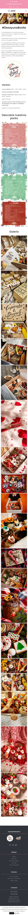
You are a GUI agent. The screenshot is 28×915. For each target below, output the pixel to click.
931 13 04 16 (15, 1)
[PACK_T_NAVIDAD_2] (14, 578)
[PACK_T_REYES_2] (14, 665)
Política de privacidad (14, 865)
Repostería (14, 858)
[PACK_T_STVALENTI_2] (14, 749)
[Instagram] (14, 7)
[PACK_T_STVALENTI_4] (14, 786)
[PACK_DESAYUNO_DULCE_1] (14, 321)
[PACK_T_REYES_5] (14, 708)
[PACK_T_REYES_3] (14, 682)
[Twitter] (10, 7)
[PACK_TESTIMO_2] (14, 460)
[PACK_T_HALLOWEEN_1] (14, 483)
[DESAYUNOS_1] (14, 253)
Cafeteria (14, 856)
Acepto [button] (11, 913)
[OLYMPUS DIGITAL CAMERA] (14, 503)
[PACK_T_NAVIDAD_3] (14, 605)
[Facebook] (11, 7)
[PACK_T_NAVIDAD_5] (14, 640)
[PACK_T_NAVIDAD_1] (14, 558)
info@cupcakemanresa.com (15, 4)
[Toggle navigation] (26, 10)
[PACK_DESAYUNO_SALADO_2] (14, 352)
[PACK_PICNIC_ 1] (14, 382)
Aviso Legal (13, 862)
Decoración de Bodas (14, 860)
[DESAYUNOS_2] (14, 287)
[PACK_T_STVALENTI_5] (14, 808)
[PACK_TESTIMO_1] (14, 423)
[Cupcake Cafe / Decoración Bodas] (12, 11)
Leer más (16, 913)
